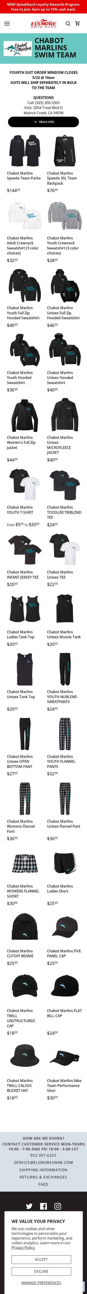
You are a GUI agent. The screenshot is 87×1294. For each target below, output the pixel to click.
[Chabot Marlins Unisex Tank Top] (25, 669)
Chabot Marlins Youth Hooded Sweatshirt (20, 377)
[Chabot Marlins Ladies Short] (65, 864)
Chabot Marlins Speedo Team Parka (24, 176)
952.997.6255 (43, 1155)
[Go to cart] (77, 23)
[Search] (68, 23)
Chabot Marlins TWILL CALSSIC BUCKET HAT (20, 1085)
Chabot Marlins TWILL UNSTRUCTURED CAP (21, 1018)
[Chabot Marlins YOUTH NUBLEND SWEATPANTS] (65, 669)
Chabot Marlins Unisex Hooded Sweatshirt (60, 377)
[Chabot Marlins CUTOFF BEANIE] (25, 928)
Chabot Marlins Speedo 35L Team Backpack (62, 178)
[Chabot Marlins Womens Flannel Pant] (25, 799)
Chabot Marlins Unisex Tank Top (21, 694)
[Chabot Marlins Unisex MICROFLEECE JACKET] (65, 415)
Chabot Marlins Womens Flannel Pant (21, 826)
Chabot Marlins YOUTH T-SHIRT (20, 510)
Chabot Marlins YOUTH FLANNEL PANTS (61, 761)
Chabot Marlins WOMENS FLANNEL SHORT (23, 891)
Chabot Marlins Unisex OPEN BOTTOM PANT (20, 761)
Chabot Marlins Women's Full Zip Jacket (21, 442)
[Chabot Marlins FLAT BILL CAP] (65, 988)
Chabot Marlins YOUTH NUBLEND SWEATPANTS (62, 696)
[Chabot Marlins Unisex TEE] (65, 550)
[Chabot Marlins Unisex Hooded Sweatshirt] (65, 350)
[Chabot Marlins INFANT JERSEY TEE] (25, 550)
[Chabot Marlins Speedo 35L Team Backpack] (65, 151)
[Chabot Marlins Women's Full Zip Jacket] (25, 415)
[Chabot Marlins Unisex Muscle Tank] (65, 609)
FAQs (43, 1184)
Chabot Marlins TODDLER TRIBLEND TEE (64, 512)
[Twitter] (29, 1206)
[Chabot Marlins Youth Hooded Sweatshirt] (25, 350)
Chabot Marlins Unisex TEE (60, 574)
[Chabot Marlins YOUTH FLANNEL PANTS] (65, 734)
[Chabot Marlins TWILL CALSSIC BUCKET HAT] (25, 1058)
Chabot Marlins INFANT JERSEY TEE (23, 574)
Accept (41, 1259)
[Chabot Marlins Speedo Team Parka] (25, 151)
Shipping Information (43, 1169)
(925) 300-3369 (47, 102)
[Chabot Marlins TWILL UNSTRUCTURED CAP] (25, 988)
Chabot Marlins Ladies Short (60, 889)
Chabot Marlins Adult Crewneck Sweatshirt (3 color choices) (23, 246)
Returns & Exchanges (43, 1177)
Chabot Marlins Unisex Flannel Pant (63, 824)
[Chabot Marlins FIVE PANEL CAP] (65, 928)
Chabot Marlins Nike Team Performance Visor (64, 1085)
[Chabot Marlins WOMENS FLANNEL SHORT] (25, 864)
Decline (41, 1271)
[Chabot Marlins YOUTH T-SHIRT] (25, 485)
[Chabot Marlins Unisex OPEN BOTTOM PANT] (25, 734)
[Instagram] (57, 1206)
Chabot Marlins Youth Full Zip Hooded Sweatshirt (23, 312)
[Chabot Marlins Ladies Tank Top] (25, 609)
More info (46, 122)
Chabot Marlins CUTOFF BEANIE (20, 953)
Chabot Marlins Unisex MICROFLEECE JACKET (60, 445)
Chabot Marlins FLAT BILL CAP (64, 1013)
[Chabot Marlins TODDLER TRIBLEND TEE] (65, 485)
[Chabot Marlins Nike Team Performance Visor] (65, 1058)
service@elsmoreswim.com (43, 1162)
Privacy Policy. (23, 1247)
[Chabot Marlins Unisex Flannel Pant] (65, 799)
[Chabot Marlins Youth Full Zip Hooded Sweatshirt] (25, 285)
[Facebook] (43, 1206)
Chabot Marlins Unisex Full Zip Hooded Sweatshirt (63, 312)
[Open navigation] (7, 23)
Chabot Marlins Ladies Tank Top (20, 634)
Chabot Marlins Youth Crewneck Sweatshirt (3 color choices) (63, 246)
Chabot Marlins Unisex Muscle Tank (64, 634)
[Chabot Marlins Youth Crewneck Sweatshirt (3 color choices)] (65, 216)
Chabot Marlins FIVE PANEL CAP (64, 953)
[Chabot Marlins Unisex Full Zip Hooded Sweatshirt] (65, 285)
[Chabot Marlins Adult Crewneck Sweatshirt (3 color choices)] (25, 216)
